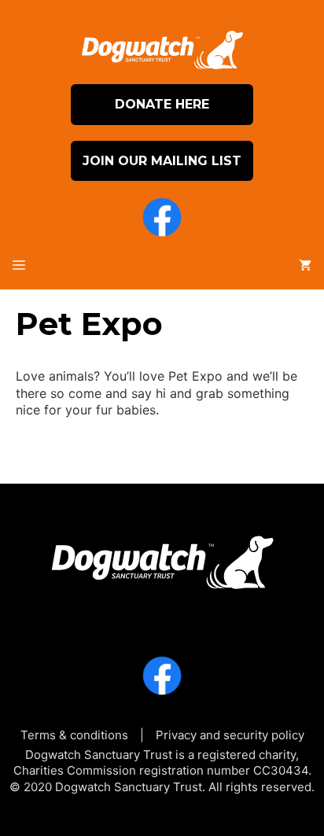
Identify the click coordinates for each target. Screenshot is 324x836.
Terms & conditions (74, 734)
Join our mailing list (162, 160)
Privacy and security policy (230, 734)
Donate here (162, 104)
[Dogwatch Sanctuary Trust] (162, 556)
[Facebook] (162, 219)
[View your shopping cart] (305, 265)
